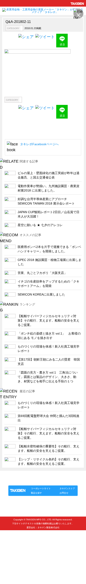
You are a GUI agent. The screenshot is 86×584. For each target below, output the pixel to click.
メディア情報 (15, 564)
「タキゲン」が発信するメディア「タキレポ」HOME (37, 475)
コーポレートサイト (41, 488)
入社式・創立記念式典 (21, 550)
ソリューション (33, 481)
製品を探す (36, 493)
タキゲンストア (67, 488)
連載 (48, 481)
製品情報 (16, 481)
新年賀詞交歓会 (17, 557)
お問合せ (64, 493)
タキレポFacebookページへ (39, 144)
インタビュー (15, 535)
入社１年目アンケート (21, 543)
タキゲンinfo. (62, 481)
